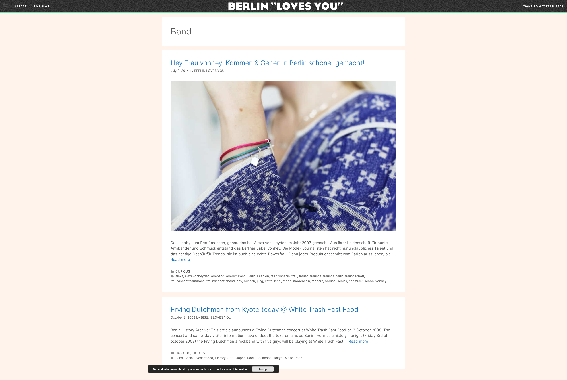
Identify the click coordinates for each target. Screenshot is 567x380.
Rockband (264, 358)
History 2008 (225, 358)
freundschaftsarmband (188, 281)
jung (260, 281)
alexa (179, 276)
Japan (240, 358)
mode (287, 281)
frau (294, 276)
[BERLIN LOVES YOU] (285, 6)
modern (317, 281)
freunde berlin (333, 276)
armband (217, 276)
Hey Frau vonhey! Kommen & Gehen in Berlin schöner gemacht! (268, 63)
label (277, 281)
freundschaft (354, 276)
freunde (315, 276)
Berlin (251, 276)
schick (342, 281)
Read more (180, 259)
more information (236, 369)
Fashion (263, 276)
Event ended (203, 358)
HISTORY (199, 353)
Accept (263, 369)
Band (242, 276)
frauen (303, 276)
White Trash (293, 358)
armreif (231, 276)
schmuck (356, 281)
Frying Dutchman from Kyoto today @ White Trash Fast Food (264, 309)
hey (239, 281)
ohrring (330, 281)
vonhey (380, 281)
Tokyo (278, 358)
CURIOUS (182, 271)
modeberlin (301, 281)
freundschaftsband (220, 281)
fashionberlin (280, 276)
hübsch (249, 281)
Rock (251, 358)
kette (268, 281)
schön (369, 281)
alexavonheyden (197, 276)
